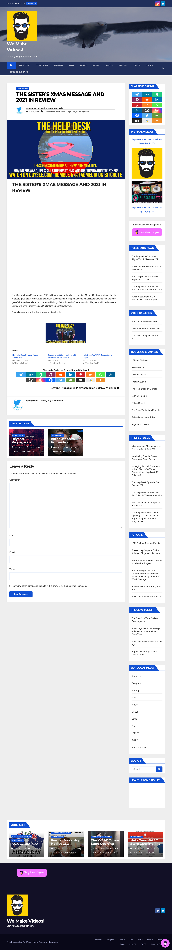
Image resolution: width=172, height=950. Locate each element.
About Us (24, 65)
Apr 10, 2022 (139, 849)
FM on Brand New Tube (143, 417)
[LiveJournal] (147, 120)
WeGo (83, 65)
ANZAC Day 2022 (24, 844)
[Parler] (50, 374)
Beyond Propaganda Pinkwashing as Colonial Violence (84, 388)
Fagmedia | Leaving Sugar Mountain (46, 108)
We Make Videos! (25, 921)
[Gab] (41, 374)
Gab (71, 65)
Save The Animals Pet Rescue (146, 596)
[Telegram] (21, 374)
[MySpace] (137, 120)
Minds (109, 65)
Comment (14, 480)
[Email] (70, 380)
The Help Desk (136, 837)
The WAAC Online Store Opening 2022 (105, 843)
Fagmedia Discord (141, 424)
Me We (96, 65)
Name (13, 535)
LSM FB (137, 65)
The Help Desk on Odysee (144, 389)
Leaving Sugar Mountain (21, 836)
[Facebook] (50, 380)
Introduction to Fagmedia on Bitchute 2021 (63, 442)
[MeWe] (31, 374)
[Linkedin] (70, 374)
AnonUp (58, 65)
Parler (123, 65)
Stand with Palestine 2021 (144, 321)
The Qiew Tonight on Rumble (146, 410)
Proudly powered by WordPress (19, 942)
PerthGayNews (82, 112)
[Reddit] (60, 374)
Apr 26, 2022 (20, 849)
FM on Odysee (139, 382)
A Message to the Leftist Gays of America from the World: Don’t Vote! (146, 631)
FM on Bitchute (22, 88)
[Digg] (110, 374)
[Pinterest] (80, 374)
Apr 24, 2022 (59, 849)
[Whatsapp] (100, 374)
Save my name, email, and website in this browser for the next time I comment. (50, 586)
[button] (163, 68)
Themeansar (53, 942)
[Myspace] (80, 380)
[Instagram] (41, 380)
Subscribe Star (19, 72)
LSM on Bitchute (140, 360)
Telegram (42, 65)
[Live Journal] (90, 380)
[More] (100, 380)
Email (12, 552)
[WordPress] (31, 380)
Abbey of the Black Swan (54, 112)
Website (13, 569)
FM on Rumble (139, 403)
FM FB (149, 65)
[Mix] (90, 374)
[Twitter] (60, 380)
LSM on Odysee (139, 374)
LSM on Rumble (139, 396)
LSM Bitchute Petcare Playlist (146, 328)
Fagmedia (71, 112)
